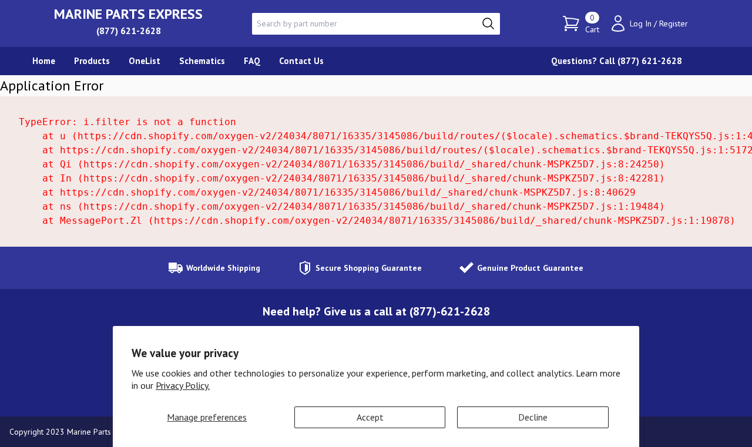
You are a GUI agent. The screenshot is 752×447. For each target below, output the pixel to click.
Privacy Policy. (183, 385)
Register (673, 23)
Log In (641, 23)
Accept (370, 417)
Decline (533, 417)
